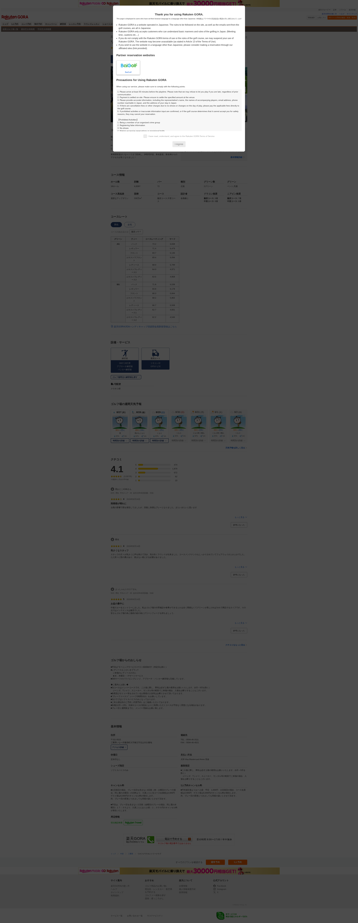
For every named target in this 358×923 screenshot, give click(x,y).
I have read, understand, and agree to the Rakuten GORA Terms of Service (181, 136)
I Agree (179, 144)
